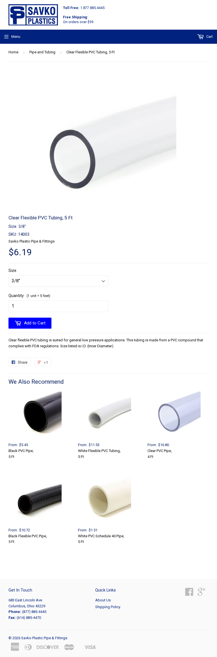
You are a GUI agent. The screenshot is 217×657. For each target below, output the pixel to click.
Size (12, 270)
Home (13, 52)
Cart (209, 36)
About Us (103, 600)
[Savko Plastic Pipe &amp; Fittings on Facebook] (189, 594)
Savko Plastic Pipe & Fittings (44, 638)
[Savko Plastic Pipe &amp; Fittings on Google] (201, 594)
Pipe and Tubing (42, 52)
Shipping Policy (107, 607)
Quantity (29, 295)
